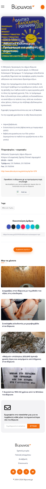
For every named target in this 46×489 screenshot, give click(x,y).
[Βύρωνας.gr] (23, 7)
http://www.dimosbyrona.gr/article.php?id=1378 (19, 171)
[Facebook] (13, 471)
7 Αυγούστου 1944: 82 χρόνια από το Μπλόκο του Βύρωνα (22, 393)
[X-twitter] (26, 471)
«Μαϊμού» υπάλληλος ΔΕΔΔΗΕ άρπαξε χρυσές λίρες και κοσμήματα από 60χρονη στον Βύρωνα (21, 359)
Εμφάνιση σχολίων (23, 250)
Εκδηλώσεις (16, 39)
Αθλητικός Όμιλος (7, 208)
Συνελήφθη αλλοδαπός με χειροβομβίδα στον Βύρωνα (20, 324)
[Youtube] (33, 471)
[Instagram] (19, 471)
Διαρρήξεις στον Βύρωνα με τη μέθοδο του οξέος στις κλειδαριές (21, 292)
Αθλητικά (6, 39)
